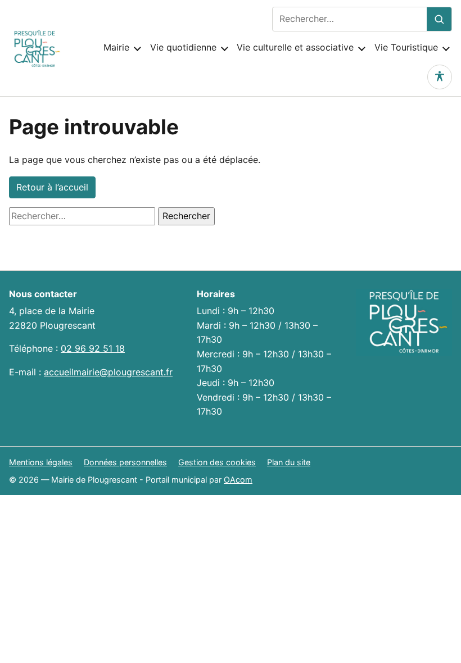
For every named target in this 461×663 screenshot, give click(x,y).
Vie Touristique (406, 47)
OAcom (238, 479)
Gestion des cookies (217, 462)
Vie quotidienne (183, 47)
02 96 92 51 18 (93, 348)
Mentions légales (41, 462)
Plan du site (288, 462)
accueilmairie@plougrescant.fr (108, 372)
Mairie (116, 47)
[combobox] (350, 19)
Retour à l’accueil (52, 187)
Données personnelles (125, 462)
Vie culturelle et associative (295, 47)
